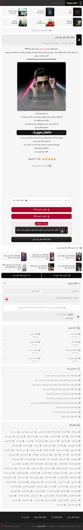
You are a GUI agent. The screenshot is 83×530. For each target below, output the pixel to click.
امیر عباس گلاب (40, 441)
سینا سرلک (74, 482)
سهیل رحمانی (21, 482)
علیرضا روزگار (59, 496)
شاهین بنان (61, 477)
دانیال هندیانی (44, 455)
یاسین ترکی (12, 455)
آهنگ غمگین (34, 342)
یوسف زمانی (24, 455)
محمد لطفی (48, 468)
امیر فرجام (64, 441)
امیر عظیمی (52, 441)
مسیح (24, 464)
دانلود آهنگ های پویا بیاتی (41, 239)
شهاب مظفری (21, 473)
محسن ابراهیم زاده (58, 473)
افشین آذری (53, 436)
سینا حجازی (21, 477)
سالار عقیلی (9, 482)
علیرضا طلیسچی (73, 496)
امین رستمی (8, 436)
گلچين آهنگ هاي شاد (60, 275)
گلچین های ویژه (73, 358)
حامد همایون (47, 450)
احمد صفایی (74, 436)
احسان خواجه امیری (27, 432)
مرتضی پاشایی (73, 468)
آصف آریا (64, 432)
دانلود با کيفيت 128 (40, 209)
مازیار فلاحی (33, 473)
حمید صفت (74, 455)
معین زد (14, 464)
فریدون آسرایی (27, 486)
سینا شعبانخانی (8, 477)
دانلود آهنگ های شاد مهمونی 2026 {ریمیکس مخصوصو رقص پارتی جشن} (54, 403)
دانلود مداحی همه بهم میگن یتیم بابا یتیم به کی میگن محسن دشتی (56, 380)
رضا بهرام (15, 500)
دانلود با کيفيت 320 (40, 216)
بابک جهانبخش (73, 445)
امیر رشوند (75, 441)
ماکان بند (45, 473)
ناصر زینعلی (62, 459)
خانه (50, 30)
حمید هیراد (7, 450)
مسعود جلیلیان (49, 464)
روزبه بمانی (59, 505)
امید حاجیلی (31, 436)
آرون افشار (74, 432)
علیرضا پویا (13, 491)
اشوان (63, 436)
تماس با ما (25, 517)
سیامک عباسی (48, 477)
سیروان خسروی (34, 477)
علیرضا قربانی (26, 491)
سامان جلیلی (74, 486)
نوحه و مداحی (33, 358)
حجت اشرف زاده (21, 450)
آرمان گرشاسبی (43, 432)
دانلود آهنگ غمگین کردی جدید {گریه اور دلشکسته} (62, 394)
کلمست (51, 486)
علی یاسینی (47, 496)
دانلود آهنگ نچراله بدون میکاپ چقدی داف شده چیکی (60, 389)
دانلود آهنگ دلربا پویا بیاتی (65, 37)
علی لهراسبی (38, 491)
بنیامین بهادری (48, 445)
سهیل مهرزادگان (35, 482)
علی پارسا (11, 496)
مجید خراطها (60, 468)
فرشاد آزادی (14, 486)
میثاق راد (61, 464)
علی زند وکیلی (34, 496)
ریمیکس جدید (33, 350)
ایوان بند (19, 441)
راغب (34, 455)
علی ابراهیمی (61, 500)
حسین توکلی (74, 450)
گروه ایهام (8, 441)
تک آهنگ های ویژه (72, 350)
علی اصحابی (74, 500)
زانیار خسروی (49, 500)
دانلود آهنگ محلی (40, 517)
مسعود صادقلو (35, 464)
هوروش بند (74, 459)
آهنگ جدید (64, 43)
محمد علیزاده (35, 468)
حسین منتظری (60, 450)
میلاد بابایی (50, 459)
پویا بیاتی (42, 49)
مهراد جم (39, 459)
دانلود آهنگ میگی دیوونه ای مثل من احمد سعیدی (62, 376)
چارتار (64, 455)
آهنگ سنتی (34, 334)
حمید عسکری (34, 450)
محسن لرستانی (9, 468)
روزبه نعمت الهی (73, 505)
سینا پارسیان (49, 482)
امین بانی (20, 436)
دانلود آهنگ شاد (56, 517)
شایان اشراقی (74, 477)
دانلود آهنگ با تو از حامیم (70, 416)
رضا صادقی (26, 500)
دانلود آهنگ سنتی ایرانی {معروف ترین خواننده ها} (62, 398)
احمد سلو (14, 432)
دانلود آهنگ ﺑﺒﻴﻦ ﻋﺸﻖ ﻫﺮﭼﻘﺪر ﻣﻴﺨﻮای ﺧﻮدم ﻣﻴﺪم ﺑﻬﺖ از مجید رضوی (55, 385)
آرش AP (54, 432)
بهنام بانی (60, 445)
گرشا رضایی (61, 486)
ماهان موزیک (72, 3)
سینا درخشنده (62, 482)
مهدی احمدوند (73, 464)
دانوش (56, 455)
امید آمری (42, 436)
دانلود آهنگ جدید (73, 517)
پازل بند (36, 445)
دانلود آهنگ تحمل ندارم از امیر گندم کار (65, 412)
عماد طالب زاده (51, 491)
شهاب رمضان (8, 473)
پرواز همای (15, 445)
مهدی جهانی (16, 459)
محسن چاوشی (73, 473)
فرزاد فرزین (74, 491)
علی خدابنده (22, 496)
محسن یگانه (23, 468)
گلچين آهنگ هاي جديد (19, 275)
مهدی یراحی (28, 459)
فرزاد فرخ (63, 491)
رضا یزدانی (37, 500)
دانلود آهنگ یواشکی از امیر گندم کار (67, 407)
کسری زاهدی (40, 486)
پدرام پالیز (26, 445)
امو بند (28, 441)
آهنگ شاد (75, 342)
